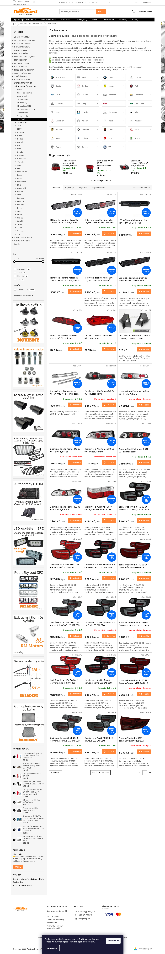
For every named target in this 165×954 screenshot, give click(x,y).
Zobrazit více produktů (99, 180)
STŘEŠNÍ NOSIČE (20, 76)
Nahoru (56, 772)
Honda (20, 152)
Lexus (19, 175)
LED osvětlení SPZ (24, 106)
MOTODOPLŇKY (20, 60)
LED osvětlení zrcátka (26, 109)
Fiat (18, 145)
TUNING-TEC (25, 290)
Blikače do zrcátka (24, 93)
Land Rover (22, 172)
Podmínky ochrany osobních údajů (55, 927)
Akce (21, 272)
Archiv (18, 867)
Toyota (20, 231)
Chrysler (20, 162)
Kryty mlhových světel (22, 885)
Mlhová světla (22, 112)
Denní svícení (22, 99)
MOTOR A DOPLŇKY (22, 63)
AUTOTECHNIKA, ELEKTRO (24, 40)
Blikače (19, 89)
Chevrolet (21, 158)
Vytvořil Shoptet (145, 949)
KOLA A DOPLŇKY (21, 53)
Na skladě (23, 269)
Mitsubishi (21, 188)
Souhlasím (113, 940)
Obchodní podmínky (55, 919)
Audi (19, 126)
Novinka (22, 276)
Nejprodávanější (98, 187)
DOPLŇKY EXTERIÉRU (22, 43)
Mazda (20, 178)
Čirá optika (17, 854)
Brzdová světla (23, 96)
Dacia (19, 135)
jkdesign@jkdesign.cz (87, 911)
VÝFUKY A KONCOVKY (23, 237)
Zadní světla (22, 119)
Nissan (20, 191)
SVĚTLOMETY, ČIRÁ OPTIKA (25, 86)
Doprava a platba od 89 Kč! (71, 3)
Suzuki (20, 221)
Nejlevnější (69, 187)
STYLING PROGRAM (22, 80)
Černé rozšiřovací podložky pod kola (28, 879)
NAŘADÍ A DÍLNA (20, 66)
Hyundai (20, 155)
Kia (18, 168)
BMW (19, 129)
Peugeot (21, 198)
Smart (20, 214)
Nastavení (52, 948)
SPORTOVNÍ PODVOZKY (24, 73)
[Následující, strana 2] (145, 772)
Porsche (20, 201)
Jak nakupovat (94, 3)
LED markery (22, 103)
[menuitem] (25, 19)
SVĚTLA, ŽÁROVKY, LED (23, 83)
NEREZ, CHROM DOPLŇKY (24, 70)
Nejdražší (83, 187)
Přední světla (22, 116)
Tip (20, 279)
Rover (19, 208)
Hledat (101, 12)
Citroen (20, 132)
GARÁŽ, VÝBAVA (20, 50)
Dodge (20, 139)
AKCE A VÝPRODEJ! (22, 37)
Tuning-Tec (18, 882)
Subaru (20, 218)
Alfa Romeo (22, 122)
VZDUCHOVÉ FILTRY (22, 241)
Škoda (19, 224)
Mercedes (21, 181)
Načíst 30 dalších (100, 772)
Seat (19, 211)
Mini (19, 185)
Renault (20, 204)
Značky (17, 244)
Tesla (19, 227)
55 (150, 772)
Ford (19, 149)
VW (18, 234)
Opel (19, 195)
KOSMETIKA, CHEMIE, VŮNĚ (24, 57)
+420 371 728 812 (85, 915)
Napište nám (52, 922)
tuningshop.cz (84, 918)
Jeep (19, 165)
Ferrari (20, 142)
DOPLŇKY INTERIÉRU (22, 47)
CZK (137, 2)
